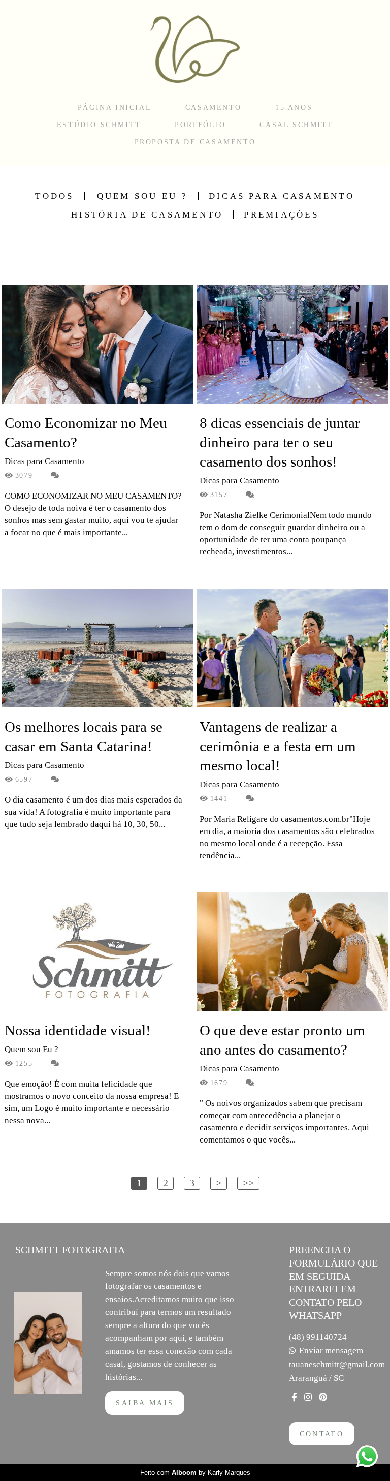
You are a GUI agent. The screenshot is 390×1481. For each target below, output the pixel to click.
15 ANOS (293, 107)
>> (248, 1182)
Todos (54, 196)
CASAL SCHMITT (296, 125)
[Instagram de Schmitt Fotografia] (308, 1397)
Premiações (281, 214)
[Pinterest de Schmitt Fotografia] (323, 1397)
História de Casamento (147, 214)
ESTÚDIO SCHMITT (99, 125)
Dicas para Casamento (281, 196)
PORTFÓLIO (200, 125)
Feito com (195, 1472)
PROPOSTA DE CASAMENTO (195, 142)
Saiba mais (145, 1403)
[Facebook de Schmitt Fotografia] (294, 1397)
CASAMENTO (213, 107)
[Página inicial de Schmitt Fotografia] (195, 48)
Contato (322, 1434)
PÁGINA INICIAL (114, 107)
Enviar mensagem (331, 1350)
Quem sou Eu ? (142, 196)
